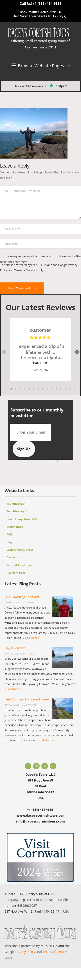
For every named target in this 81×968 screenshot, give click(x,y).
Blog (9, 542)
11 (56, 389)
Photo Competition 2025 (22, 519)
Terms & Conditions (19, 565)
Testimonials (15, 527)
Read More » (31, 638)
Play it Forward (15, 648)
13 (65, 389)
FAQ (9, 534)
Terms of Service (24, 270)
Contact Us (14, 557)
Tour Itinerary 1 (17, 504)
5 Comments (27, 653)
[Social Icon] (28, 766)
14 (70, 389)
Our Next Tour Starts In (32, 16)
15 (74, 389)
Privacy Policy (25, 952)
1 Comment (28, 602)
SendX (66, 462)
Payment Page (16, 573)
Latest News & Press (20, 550)
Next (77, 352)
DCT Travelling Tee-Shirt (21, 597)
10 (52, 389)
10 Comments (28, 704)
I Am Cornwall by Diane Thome (26, 699)
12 (60, 389)
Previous (4, 352)
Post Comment (19, 288)
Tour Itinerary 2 (17, 511)
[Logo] (38, 32)
